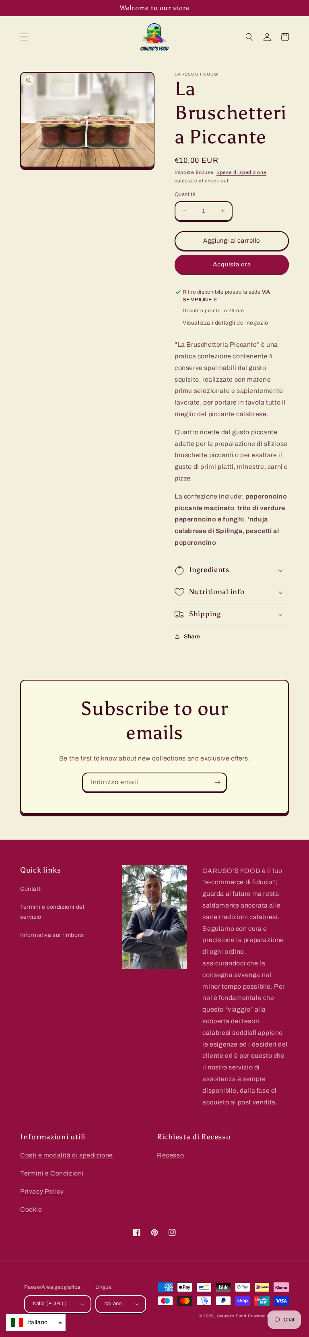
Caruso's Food (232, 1316)
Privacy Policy (42, 1191)
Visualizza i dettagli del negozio (225, 323)
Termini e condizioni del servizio (52, 912)
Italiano (113, 1303)
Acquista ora (232, 264)
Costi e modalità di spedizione (66, 1155)
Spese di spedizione (241, 172)
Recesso (170, 1155)
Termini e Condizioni (52, 1173)
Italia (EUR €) (50, 1303)
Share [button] (192, 637)
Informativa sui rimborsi (52, 935)
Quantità (185, 194)
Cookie (31, 1209)
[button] (24, 37)
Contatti (31, 889)
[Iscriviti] (217, 782)
